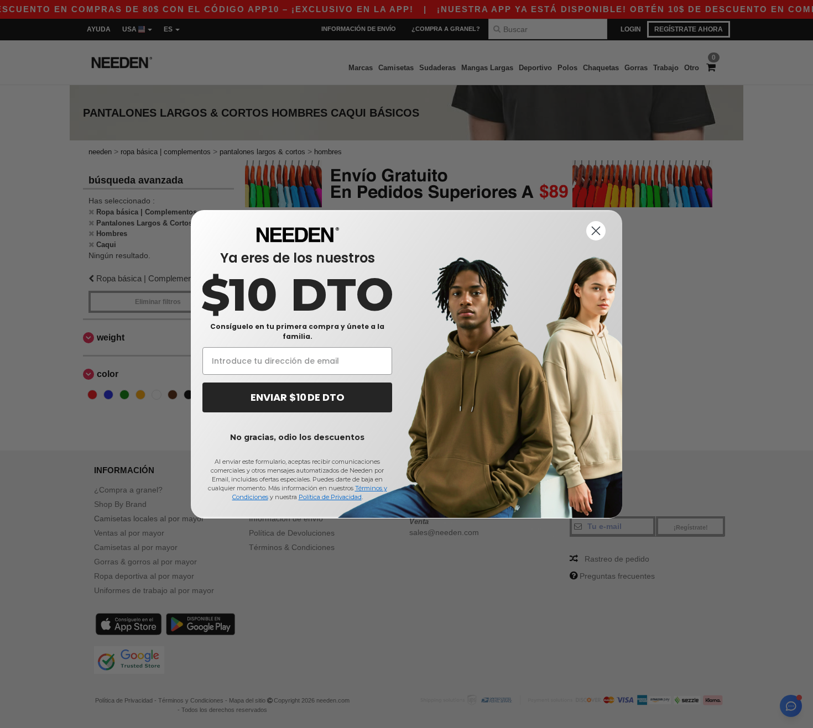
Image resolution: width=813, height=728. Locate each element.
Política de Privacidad (330, 497)
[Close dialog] (596, 230)
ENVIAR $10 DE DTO (298, 397)
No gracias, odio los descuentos (297, 437)
